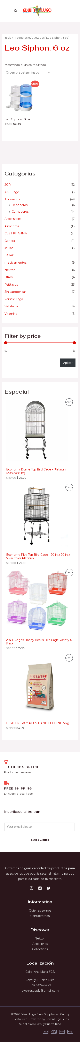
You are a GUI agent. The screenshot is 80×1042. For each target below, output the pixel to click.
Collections (40, 949)
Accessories (13, 219)
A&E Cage (12, 192)
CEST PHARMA (16, 233)
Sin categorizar (15, 292)
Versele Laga (14, 299)
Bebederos (19, 205)
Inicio (8, 37)
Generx (10, 241)
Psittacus (11, 284)
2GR (8, 185)
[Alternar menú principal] (6, 11)
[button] (16, 11)
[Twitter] (48, 888)
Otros (9, 277)
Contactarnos (40, 916)
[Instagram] (31, 888)
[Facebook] (40, 888)
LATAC (9, 255)
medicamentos (15, 262)
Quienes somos (40, 910)
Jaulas (9, 248)
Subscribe (40, 839)
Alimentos (12, 226)
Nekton (10, 270)
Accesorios (12, 199)
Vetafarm (11, 306)
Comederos (20, 211)
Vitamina (11, 314)
